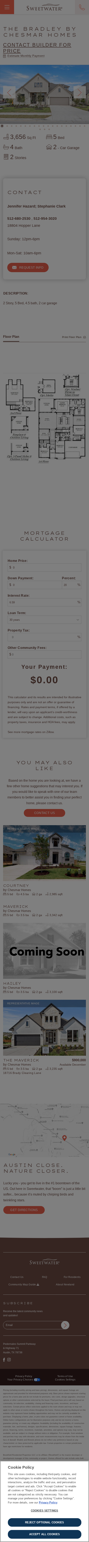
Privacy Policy (48, 1502)
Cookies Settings (44, 1510)
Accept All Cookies (44, 1534)
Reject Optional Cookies (44, 1522)
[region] (44, 1501)
